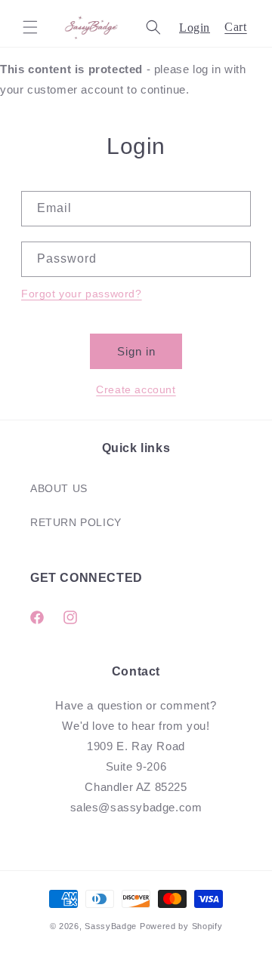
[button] (30, 27)
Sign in (136, 351)
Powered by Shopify (181, 926)
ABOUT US (59, 488)
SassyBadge (111, 926)
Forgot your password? (81, 294)
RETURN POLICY (76, 522)
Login (194, 27)
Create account (135, 389)
